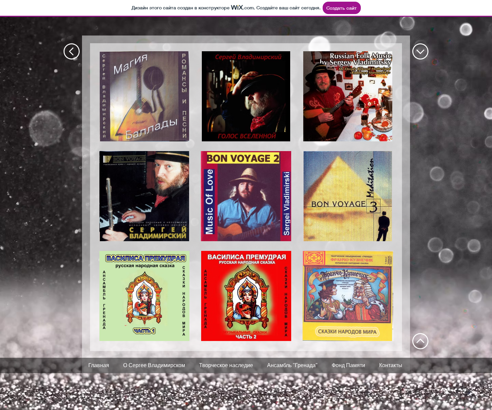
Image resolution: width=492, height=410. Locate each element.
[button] (144, 96)
